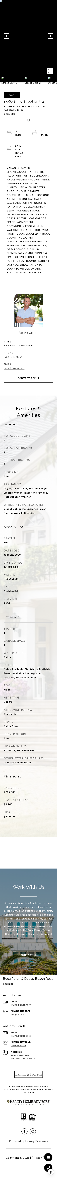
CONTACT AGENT (28, 378)
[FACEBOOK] (24, 1131)
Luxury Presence (36, 1141)
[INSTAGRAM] (33, 1131)
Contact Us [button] (28, 955)
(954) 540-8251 (13, 356)
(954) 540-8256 (18, 1045)
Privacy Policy (41, 1157)
